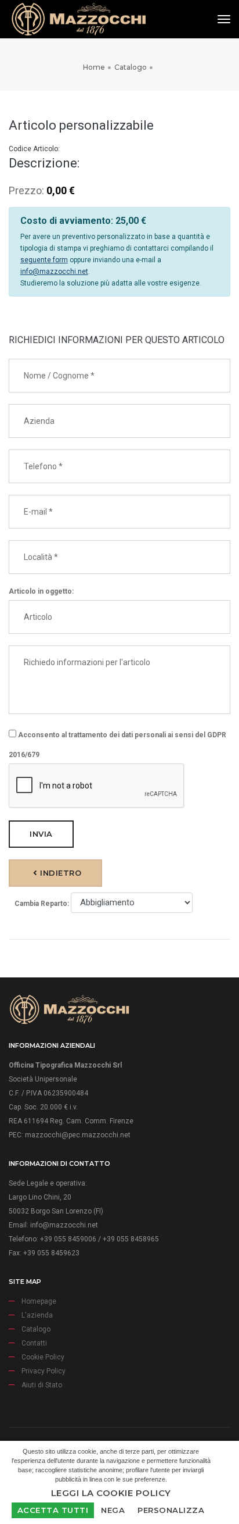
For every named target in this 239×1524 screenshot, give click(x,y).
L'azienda (37, 1315)
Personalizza (170, 1510)
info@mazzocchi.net (54, 271)
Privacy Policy (43, 1371)
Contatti (34, 1343)
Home (94, 67)
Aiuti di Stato (41, 1385)
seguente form (44, 260)
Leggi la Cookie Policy (111, 1492)
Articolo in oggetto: (41, 591)
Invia (41, 833)
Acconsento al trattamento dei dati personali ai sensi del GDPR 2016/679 (117, 745)
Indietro (60, 872)
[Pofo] (78, 19)
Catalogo (130, 67)
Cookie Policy (42, 1357)
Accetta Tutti (53, 1510)
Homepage (38, 1301)
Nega (113, 1510)
